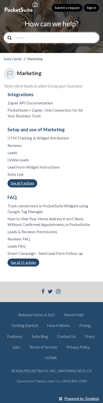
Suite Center (13, 59)
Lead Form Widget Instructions (34, 167)
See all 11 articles (23, 263)
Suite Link (16, 174)
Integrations (21, 94)
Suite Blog (40, 336)
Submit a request (67, 8)
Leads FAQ (17, 246)
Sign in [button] (91, 8)
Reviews (15, 145)
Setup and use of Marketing (36, 129)
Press (90, 336)
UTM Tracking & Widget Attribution (38, 138)
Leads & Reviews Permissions (32, 231)
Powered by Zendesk (81, 399)
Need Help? (74, 315)
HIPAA (51, 358)
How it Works (58, 325)
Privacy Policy (78, 347)
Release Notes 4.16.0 (36, 315)
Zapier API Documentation (30, 103)
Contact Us (66, 336)
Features (14, 336)
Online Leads (18, 160)
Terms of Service (43, 347)
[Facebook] (43, 292)
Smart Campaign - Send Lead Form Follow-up (45, 253)
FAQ (12, 197)
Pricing (84, 325)
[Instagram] (58, 292)
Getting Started (25, 325)
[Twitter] (50, 292)
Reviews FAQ (19, 239)
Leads (12, 152)
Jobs (16, 347)
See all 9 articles (22, 183)
